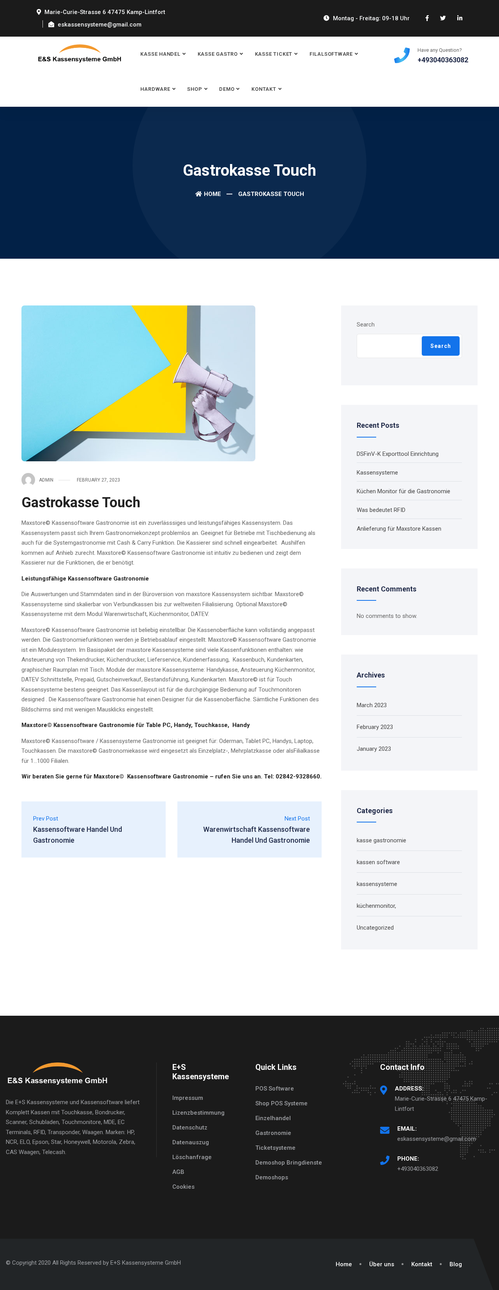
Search (366, 324)
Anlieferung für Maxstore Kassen (399, 528)
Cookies (183, 1186)
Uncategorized (375, 927)
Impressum (187, 1097)
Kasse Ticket (273, 54)
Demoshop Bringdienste (288, 1162)
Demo (226, 89)
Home (212, 194)
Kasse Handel (160, 54)
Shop (194, 89)
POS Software (274, 1088)
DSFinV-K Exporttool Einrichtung (398, 453)
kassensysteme (377, 884)
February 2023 (375, 727)
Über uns (381, 1264)
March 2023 (372, 705)
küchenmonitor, (376, 905)
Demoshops (271, 1177)
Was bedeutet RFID (381, 510)
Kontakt (263, 89)
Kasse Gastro (218, 54)
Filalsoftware (331, 54)
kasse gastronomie (381, 840)
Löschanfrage (192, 1157)
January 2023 (374, 748)
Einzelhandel (273, 1118)
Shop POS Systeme (281, 1103)
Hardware (155, 89)
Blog (455, 1264)
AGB (178, 1171)
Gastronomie (273, 1132)
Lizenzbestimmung (198, 1112)
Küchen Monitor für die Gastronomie (403, 491)
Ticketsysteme (275, 1147)
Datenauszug (190, 1142)
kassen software (378, 862)
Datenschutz (189, 1127)
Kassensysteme (377, 472)
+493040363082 (417, 1168)
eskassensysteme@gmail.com (436, 1138)
